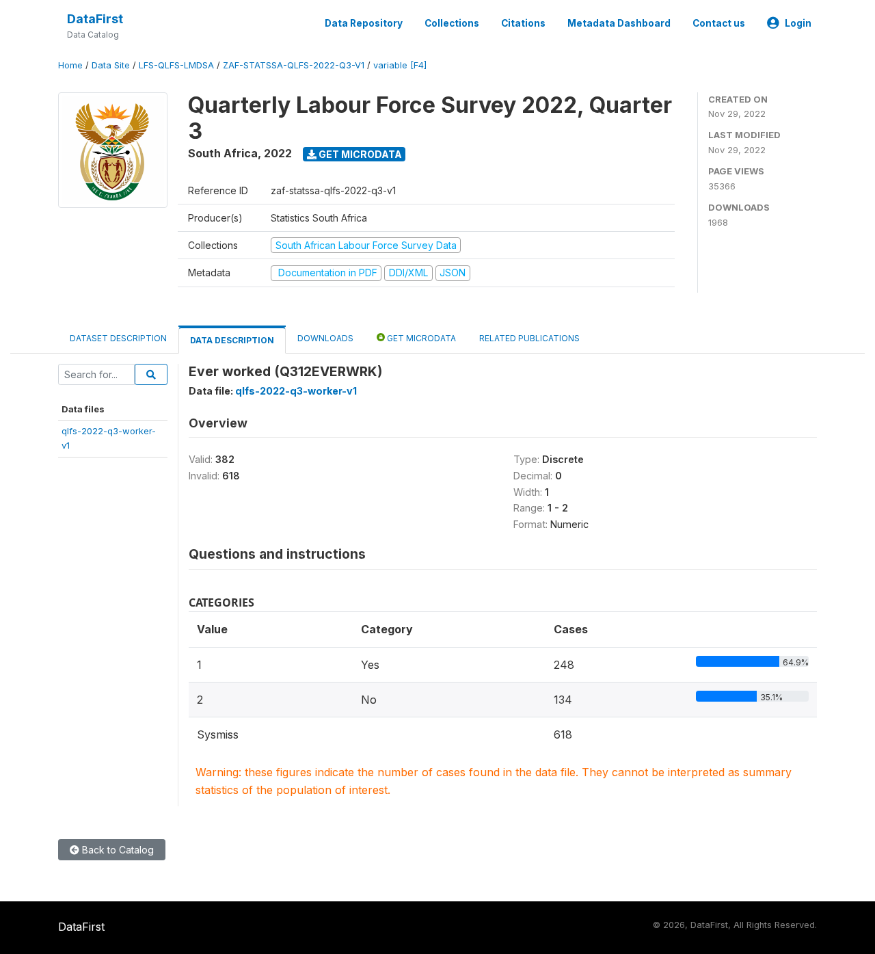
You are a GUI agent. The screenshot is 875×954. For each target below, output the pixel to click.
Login (798, 23)
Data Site (111, 65)
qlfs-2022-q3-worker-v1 (296, 391)
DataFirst (95, 19)
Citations (523, 23)
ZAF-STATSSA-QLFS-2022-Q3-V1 (293, 65)
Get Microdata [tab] (420, 338)
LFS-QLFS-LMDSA (176, 65)
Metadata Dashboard (619, 23)
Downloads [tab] (325, 338)
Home (70, 65)
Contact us (718, 23)
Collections (452, 23)
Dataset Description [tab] (118, 338)
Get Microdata (359, 154)
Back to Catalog (116, 850)
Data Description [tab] (232, 340)
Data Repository (364, 23)
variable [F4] (400, 65)
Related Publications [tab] (529, 338)
